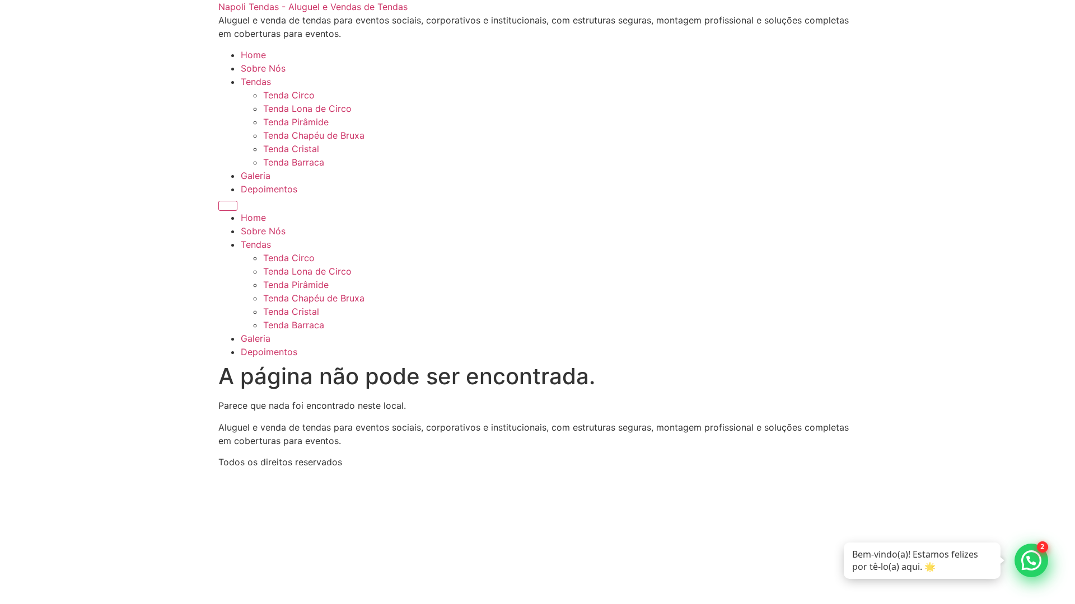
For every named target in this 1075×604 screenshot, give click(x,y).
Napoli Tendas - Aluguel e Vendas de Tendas (313, 6)
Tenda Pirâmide (296, 122)
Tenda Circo (289, 95)
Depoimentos (269, 189)
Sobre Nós (263, 68)
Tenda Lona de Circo (307, 108)
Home (253, 54)
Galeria (255, 175)
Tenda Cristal (291, 148)
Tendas (256, 81)
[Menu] (227, 206)
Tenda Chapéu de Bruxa (313, 135)
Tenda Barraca (293, 162)
